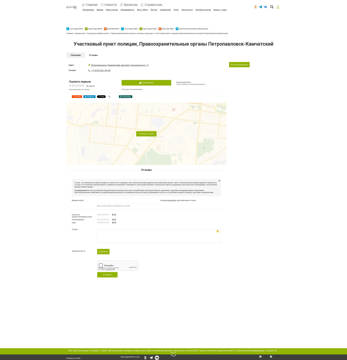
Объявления (88, 10)
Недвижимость (127, 10)
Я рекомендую (147, 83)
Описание (75, 55)
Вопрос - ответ (220, 10)
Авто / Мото (142, 10)
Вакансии (131, 5)
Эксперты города (203, 10)
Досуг (176, 10)
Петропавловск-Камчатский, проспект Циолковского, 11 (120, 65)
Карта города (112, 10)
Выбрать (104, 252)
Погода (154, 10)
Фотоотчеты (187, 10)
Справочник (153, 5)
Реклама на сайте (73, 358)
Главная (91, 5)
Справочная (165, 10)
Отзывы (93, 55)
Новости (111, 5)
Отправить (107, 275)
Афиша (100, 10)
